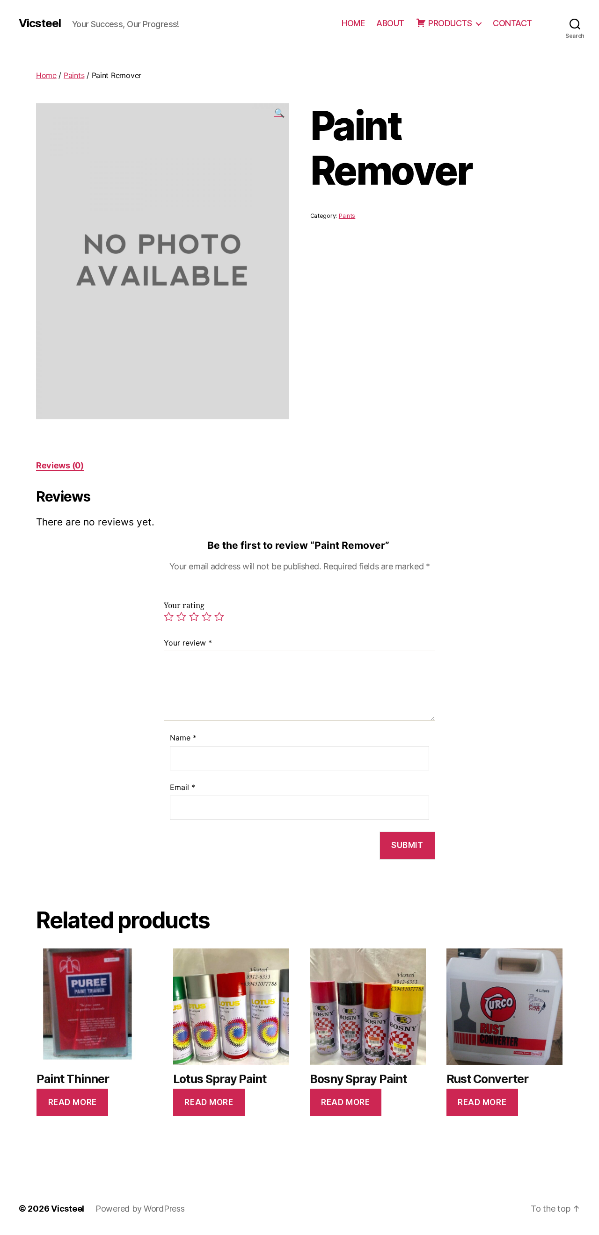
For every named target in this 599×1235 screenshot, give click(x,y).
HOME (353, 23)
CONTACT (512, 23)
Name (183, 737)
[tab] (60, 465)
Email (182, 787)
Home (46, 75)
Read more (72, 1102)
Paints (74, 75)
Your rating (184, 605)
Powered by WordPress (140, 1208)
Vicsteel (40, 23)
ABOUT (390, 23)
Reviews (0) (60, 465)
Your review (188, 642)
